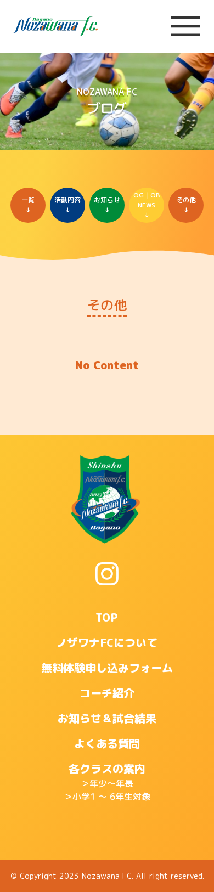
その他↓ (186, 204)
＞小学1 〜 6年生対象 (107, 797)
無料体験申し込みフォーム (107, 667)
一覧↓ (28, 204)
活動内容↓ (67, 204)
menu (185, 26)
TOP (106, 617)
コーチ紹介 (107, 693)
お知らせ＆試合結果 (107, 718)
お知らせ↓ (107, 204)
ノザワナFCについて (106, 642)
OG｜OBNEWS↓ (146, 204)
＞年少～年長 (107, 783)
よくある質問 (107, 743)
